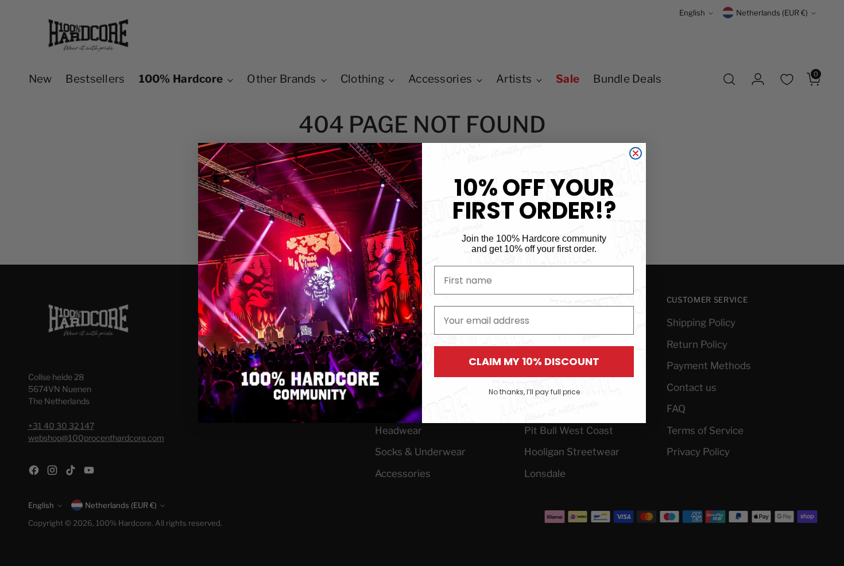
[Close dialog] (635, 153)
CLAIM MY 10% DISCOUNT (534, 361)
